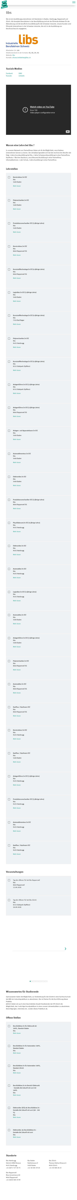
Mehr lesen (17, 186)
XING (20, 73)
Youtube (9, 76)
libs (13, 55)
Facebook (9, 73)
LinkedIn (21, 76)
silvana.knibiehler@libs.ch (21, 57)
